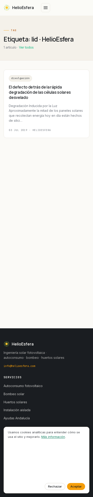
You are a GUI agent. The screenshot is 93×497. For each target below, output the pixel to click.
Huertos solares (15, 402)
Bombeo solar (14, 394)
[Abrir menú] (45, 7)
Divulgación (20, 78)
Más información (53, 437)
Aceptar (76, 486)
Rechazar (55, 486)
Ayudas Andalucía (17, 418)
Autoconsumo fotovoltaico (23, 386)
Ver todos (26, 47)
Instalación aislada (17, 410)
